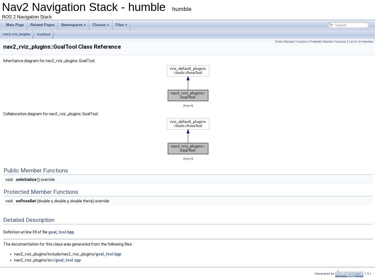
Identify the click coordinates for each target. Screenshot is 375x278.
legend (188, 105)
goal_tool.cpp (68, 260)
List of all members (361, 41)
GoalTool (43, 34)
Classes (99, 25)
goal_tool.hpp (61, 232)
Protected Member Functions (328, 41)
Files (120, 25)
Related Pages (42, 25)
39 (34, 232)
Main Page (15, 25)
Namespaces (72, 25)
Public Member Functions (291, 41)
